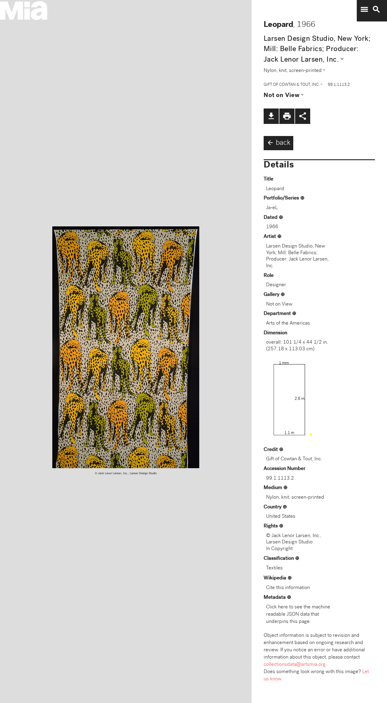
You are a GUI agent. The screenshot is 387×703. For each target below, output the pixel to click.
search (376, 9)
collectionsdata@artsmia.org (295, 664)
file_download (271, 116)
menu (364, 9)
